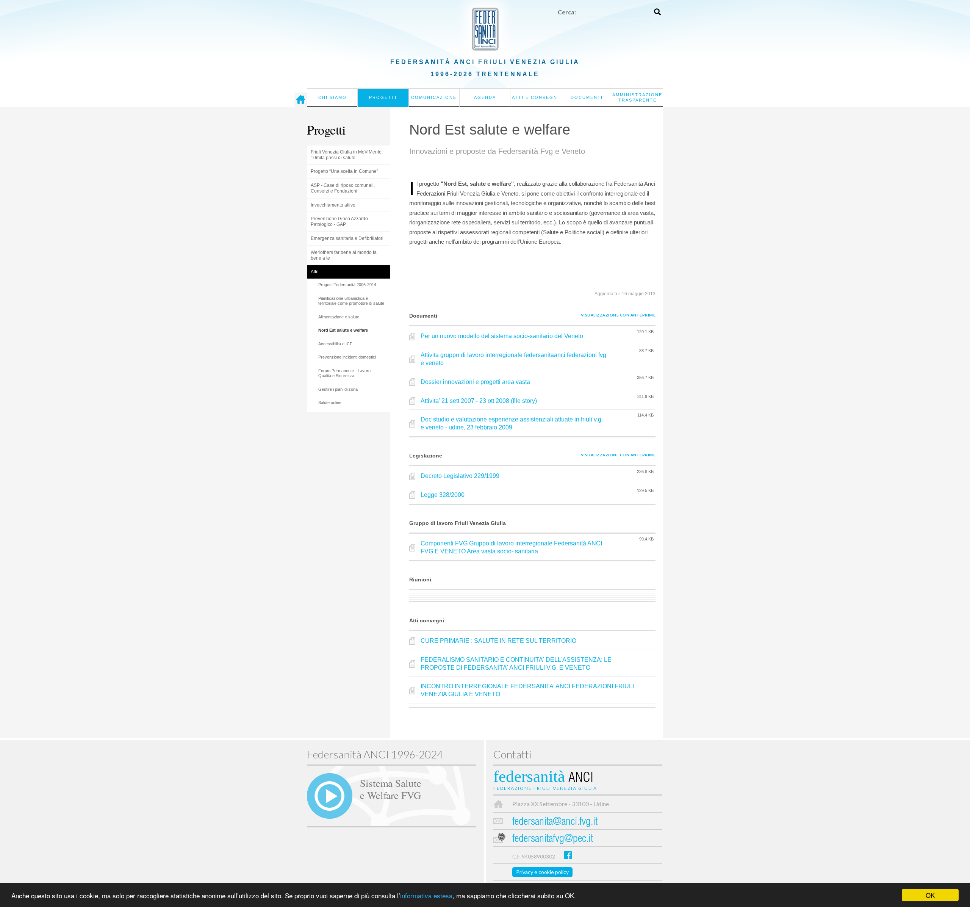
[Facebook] (568, 854)
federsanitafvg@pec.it (552, 839)
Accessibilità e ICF (335, 343)
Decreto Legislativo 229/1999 (460, 476)
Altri (315, 271)
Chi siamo (332, 97)
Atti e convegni (535, 97)
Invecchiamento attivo (333, 205)
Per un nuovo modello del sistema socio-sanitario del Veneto (502, 336)
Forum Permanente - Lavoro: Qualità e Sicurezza (345, 373)
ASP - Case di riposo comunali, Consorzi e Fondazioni (343, 188)
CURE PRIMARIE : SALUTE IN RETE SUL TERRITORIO (498, 641)
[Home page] (300, 99)
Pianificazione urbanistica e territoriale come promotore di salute (351, 301)
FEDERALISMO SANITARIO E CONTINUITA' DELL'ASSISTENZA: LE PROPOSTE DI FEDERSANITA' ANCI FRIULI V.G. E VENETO (516, 663)
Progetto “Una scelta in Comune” (344, 171)
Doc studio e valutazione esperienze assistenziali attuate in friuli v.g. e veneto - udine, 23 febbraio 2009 (512, 423)
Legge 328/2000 (443, 495)
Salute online (329, 402)
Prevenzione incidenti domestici (347, 357)
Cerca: (567, 12)
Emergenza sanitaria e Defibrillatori (347, 238)
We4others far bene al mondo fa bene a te (344, 255)
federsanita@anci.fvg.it (555, 822)
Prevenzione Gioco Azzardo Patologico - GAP (339, 221)
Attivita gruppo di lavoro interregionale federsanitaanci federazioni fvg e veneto (513, 359)
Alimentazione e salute (338, 317)
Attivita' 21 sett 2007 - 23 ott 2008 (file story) (479, 401)
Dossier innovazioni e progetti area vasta (475, 382)
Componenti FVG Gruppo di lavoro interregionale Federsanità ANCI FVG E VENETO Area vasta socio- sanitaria (511, 547)
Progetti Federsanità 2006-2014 (347, 284)
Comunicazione (434, 97)
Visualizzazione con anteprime (618, 315)
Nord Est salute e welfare (343, 330)
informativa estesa (426, 895)
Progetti (383, 97)
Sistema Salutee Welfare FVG (390, 788)
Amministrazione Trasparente (637, 97)
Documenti (587, 97)
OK (930, 895)
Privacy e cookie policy (542, 872)
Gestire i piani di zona (338, 389)
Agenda (485, 97)
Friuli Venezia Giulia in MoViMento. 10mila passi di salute (347, 154)
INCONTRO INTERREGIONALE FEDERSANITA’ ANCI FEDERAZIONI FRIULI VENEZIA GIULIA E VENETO (527, 690)
